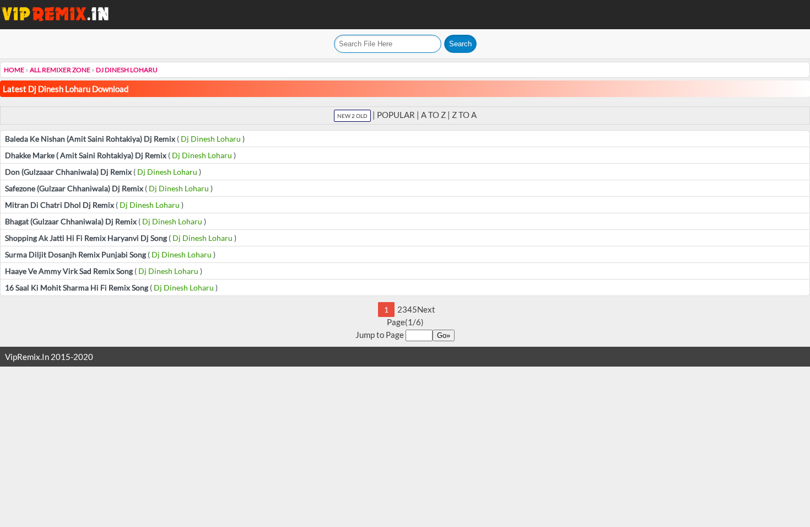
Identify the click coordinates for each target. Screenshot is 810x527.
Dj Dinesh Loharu (127, 70)
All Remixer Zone (60, 70)
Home (14, 70)
